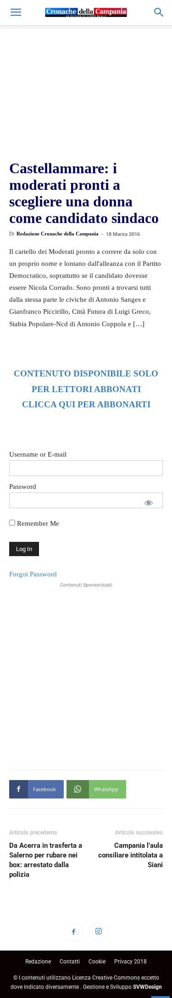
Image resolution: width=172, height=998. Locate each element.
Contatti (70, 961)
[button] (15, 12)
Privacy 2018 (130, 961)
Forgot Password (33, 574)
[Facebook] (74, 931)
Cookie (97, 961)
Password (22, 486)
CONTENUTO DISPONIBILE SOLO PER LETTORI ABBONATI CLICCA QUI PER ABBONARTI (86, 389)
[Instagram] (98, 931)
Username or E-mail (38, 454)
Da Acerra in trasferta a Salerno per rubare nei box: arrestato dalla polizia (45, 860)
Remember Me (37, 523)
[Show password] (148, 503)
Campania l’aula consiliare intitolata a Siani (130, 855)
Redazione (38, 961)
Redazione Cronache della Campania (58, 233)
